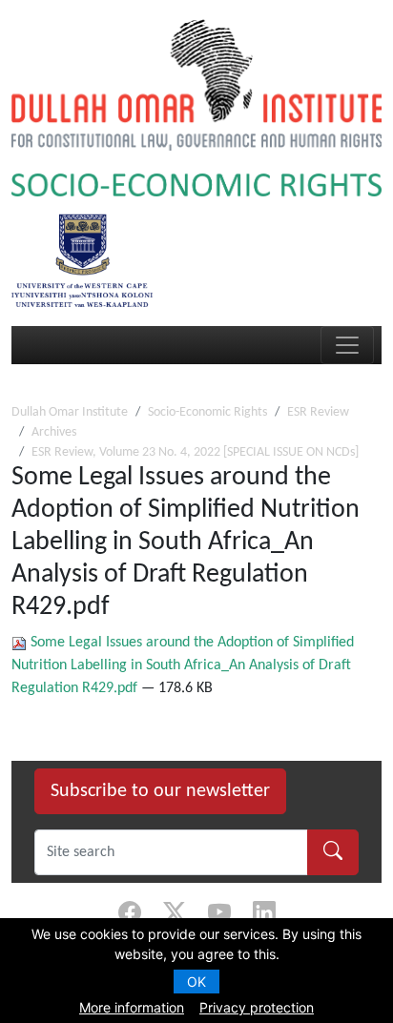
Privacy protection (256, 1007)
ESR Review (318, 412)
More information (131, 1007)
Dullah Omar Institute (69, 412)
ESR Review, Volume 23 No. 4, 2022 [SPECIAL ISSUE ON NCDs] (195, 452)
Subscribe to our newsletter (160, 791)
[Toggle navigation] (347, 345)
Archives (53, 432)
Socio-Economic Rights (207, 412)
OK (196, 981)
